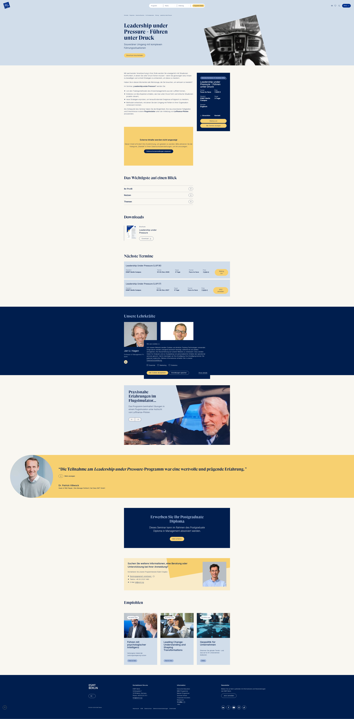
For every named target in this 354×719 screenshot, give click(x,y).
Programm (154, 5)
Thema (167, 5)
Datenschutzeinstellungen (160, 708)
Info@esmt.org (137, 698)
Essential (152, 365)
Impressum (136, 708)
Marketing (163, 365)
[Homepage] (6, 6)
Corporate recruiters (183, 698)
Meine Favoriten (335, 5)
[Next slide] (138, 419)
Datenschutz (148, 708)
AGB (141, 708)
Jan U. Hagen (131, 350)
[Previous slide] (132, 419)
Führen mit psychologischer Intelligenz (136, 645)
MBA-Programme (182, 691)
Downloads (172, 708)
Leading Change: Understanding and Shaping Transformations (175, 646)
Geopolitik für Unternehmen (208, 643)
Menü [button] (345, 5)
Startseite (126, 15)
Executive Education (140, 15)
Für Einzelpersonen (150, 15)
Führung (157, 15)
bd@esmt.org (139, 582)
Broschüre (205, 115)
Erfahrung (181, 5)
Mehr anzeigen (70, 476)
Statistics (174, 365)
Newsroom (180, 700)
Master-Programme (183, 693)
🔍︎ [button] (339, 5)
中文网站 (180, 702)
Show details (202, 373)
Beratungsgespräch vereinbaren (141, 576)
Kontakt (217, 115)
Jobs (178, 704)
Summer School (182, 695)
